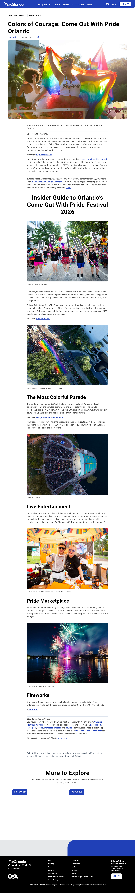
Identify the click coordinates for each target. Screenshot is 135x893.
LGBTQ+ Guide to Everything (49, 885)
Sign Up (116, 876)
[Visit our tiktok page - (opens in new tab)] (16, 865)
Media (74, 867)
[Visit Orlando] (14, 4)
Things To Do (43, 5)
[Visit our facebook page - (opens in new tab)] (9, 865)
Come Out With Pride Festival (93, 159)
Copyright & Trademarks (56, 877)
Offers (89, 5)
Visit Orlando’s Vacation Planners (46, 181)
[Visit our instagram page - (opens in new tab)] (23, 865)
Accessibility (52, 873)
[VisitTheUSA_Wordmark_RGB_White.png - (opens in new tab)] (13, 876)
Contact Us (75, 860)
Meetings (51, 864)
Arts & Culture (35, 15)
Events (66, 5)
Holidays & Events (17, 15)
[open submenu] (50, 5)
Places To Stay (78, 5)
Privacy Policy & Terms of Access (82, 877)
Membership (76, 864)
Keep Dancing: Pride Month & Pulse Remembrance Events (89, 885)
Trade (50, 867)
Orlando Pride (64, 885)
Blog (49, 860)
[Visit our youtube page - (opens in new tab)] (13, 865)
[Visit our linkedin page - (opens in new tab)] (30, 865)
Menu (124, 4)
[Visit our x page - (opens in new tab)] (20, 865)
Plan (56, 5)
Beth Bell (12, 37)
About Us (51, 870)
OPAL (68, 187)
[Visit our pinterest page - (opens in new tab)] (26, 865)
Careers (74, 870)
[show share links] (38, 37)
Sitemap (74, 873)
